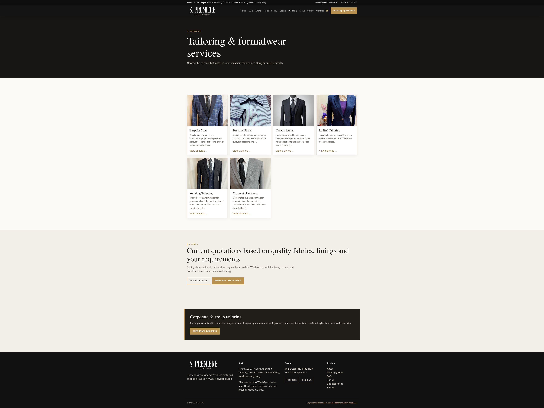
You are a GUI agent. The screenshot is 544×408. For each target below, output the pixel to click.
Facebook (291, 380)
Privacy (330, 387)
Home (243, 11)
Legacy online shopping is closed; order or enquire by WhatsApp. (332, 403)
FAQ (329, 376)
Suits (251, 11)
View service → (199, 151)
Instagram (307, 380)
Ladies (283, 11)
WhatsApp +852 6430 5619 (326, 2)
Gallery (310, 11)
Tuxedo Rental (270, 11)
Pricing (330, 380)
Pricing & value (199, 281)
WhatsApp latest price (228, 281)
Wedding (292, 11)
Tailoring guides (335, 372)
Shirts (258, 11)
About (302, 11)
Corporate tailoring (205, 331)
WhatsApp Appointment (344, 10)
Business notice (335, 384)
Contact (320, 11)
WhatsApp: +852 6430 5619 (299, 369)
